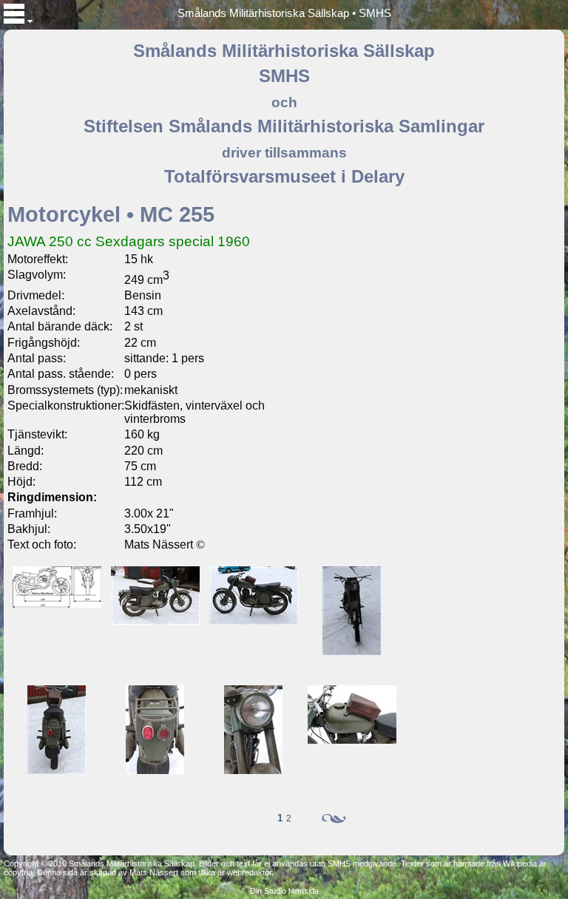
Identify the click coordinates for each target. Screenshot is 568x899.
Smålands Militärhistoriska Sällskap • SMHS (284, 13)
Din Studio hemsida (284, 890)
